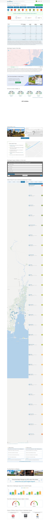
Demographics (23, 7)
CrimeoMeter (17, 68)
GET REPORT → (18, 82)
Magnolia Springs (11, 164)
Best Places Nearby (31, 7)
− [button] (27, 442)
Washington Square (12, 145)
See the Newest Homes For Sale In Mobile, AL (38, 97)
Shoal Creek (10, 166)
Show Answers (25, 175)
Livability (39, 1)
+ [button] (27, 441)
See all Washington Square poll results (25, 461)
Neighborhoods (39, 7)
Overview (10, 7)
